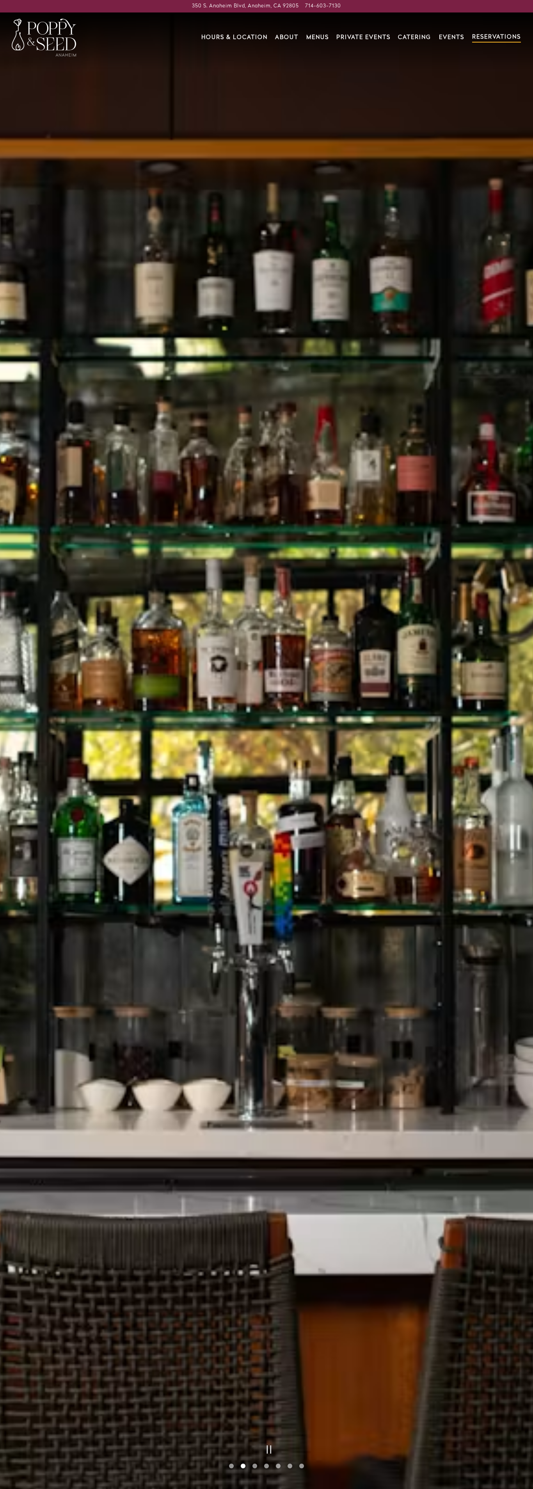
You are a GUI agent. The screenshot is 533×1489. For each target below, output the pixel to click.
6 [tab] (290, 1466)
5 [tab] (278, 1466)
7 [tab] (302, 1466)
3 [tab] (255, 1466)
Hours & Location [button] (234, 38)
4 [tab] (266, 1466)
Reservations (496, 37)
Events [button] (451, 38)
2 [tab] (243, 1466)
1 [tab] (231, 1466)
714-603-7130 (323, 6)
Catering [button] (414, 38)
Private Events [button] (363, 38)
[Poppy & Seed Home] (44, 38)
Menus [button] (317, 38)
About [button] (286, 38)
